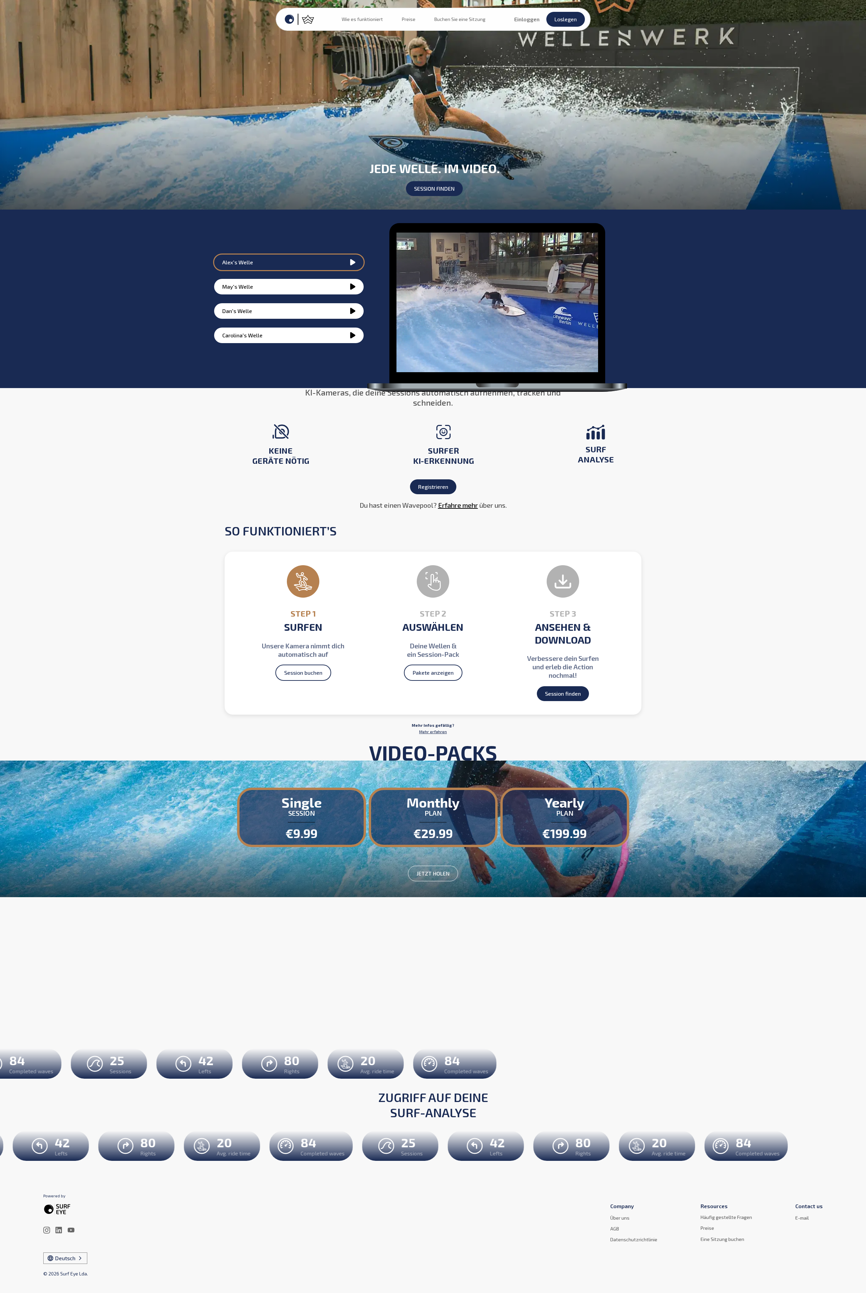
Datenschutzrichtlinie (633, 1239)
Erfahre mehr (458, 505)
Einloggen (527, 19)
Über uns (620, 1218)
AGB (614, 1228)
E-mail (802, 1218)
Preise (408, 19)
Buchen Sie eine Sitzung (459, 19)
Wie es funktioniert (362, 19)
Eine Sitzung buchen (722, 1239)
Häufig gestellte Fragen (726, 1217)
